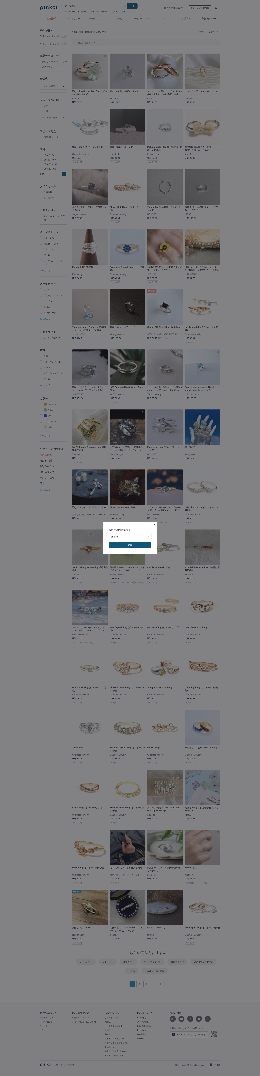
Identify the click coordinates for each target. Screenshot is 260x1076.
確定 (130, 545)
